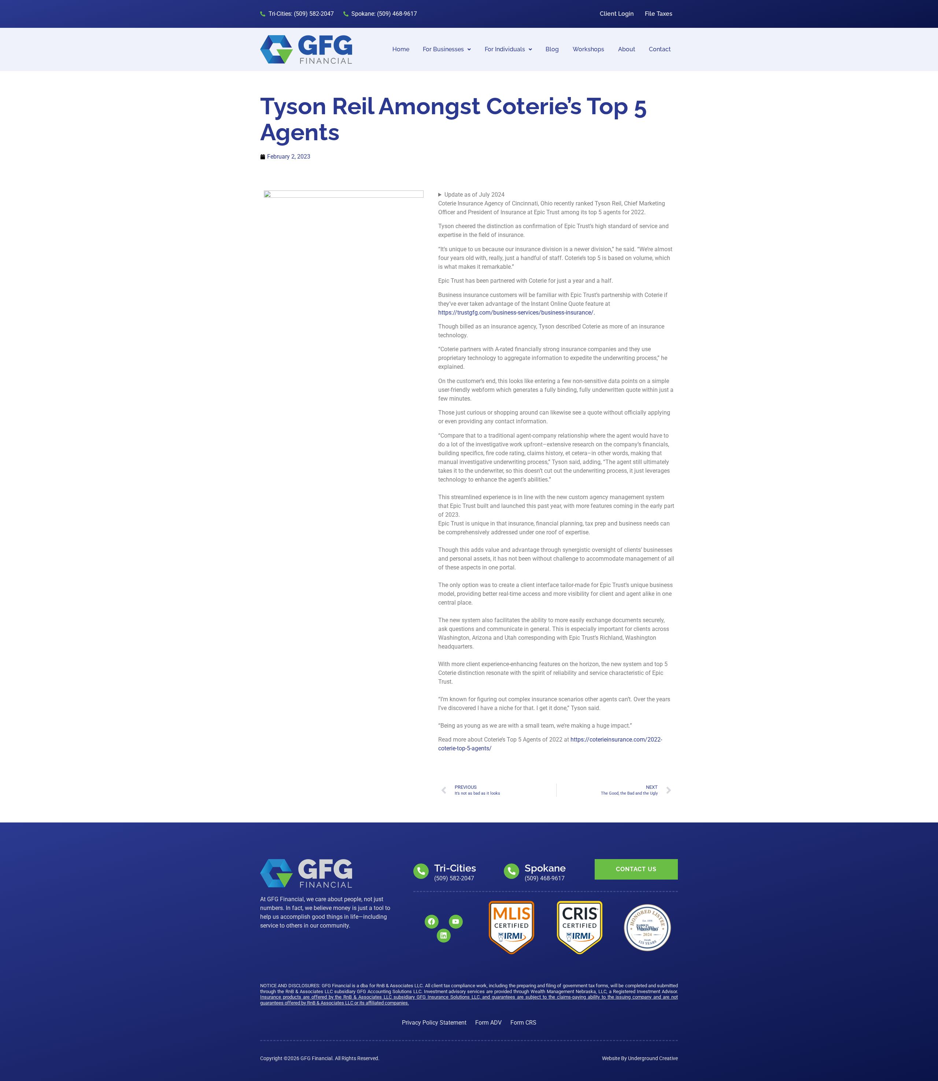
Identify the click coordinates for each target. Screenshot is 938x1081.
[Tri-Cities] (421, 871)
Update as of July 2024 (474, 194)
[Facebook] (432, 922)
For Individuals (505, 49)
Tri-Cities (455, 868)
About (626, 49)
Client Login (617, 13)
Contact (660, 49)
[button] (447, 49)
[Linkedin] (444, 936)
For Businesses (443, 49)
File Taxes (658, 13)
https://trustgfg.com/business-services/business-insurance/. (516, 312)
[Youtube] (456, 922)
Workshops (588, 49)
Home (400, 49)
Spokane (545, 868)
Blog (552, 49)
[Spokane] (511, 871)
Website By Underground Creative (640, 1058)
